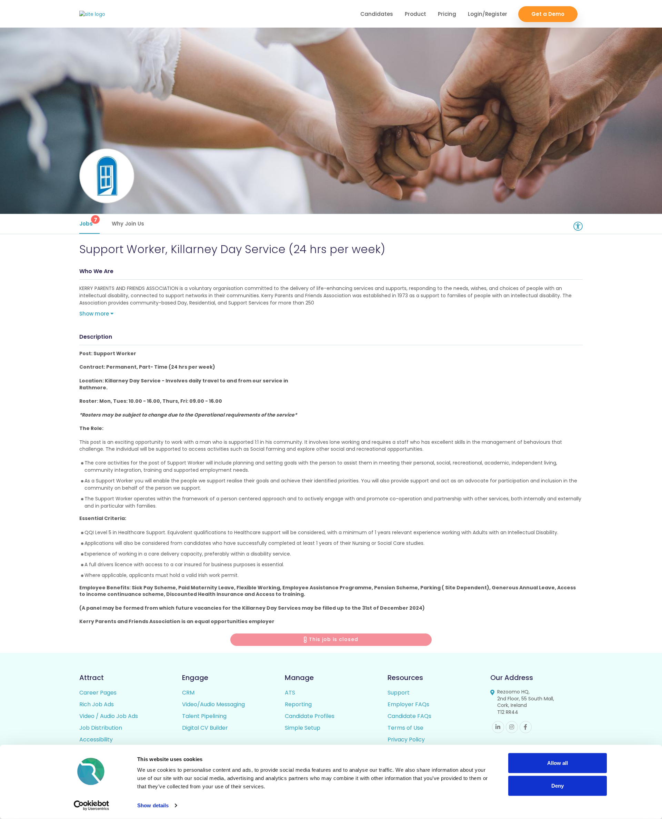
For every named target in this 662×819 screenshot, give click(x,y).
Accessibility (96, 739)
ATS (290, 693)
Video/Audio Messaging (213, 704)
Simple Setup (302, 728)
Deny (557, 785)
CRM (188, 693)
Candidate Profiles (309, 716)
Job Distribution (100, 728)
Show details (153, 805)
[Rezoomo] (92, 14)
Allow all (557, 763)
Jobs (88, 221)
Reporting (298, 704)
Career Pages (98, 693)
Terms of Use (405, 728)
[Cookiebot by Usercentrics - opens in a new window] (91, 805)
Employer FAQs (408, 704)
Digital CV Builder (205, 728)
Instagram (512, 727)
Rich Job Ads (96, 704)
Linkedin (498, 727)
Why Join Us (128, 223)
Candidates (376, 14)
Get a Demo (547, 14)
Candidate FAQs (409, 716)
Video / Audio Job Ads (108, 716)
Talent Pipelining (204, 716)
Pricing (447, 14)
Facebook (526, 727)
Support (399, 693)
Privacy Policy (406, 739)
